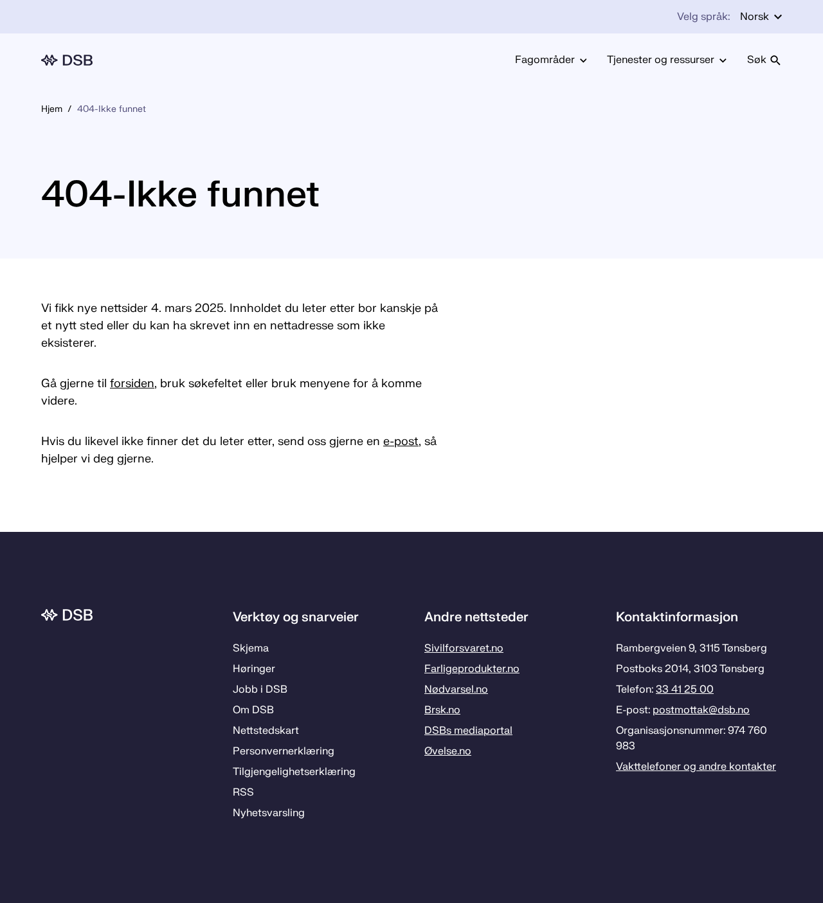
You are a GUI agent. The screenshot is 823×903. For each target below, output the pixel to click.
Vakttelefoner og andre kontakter (696, 766)
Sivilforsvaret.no (463, 648)
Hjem (51, 109)
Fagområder (545, 59)
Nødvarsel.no (456, 689)
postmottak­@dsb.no (701, 710)
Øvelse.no (447, 751)
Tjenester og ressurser (660, 59)
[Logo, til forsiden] (67, 60)
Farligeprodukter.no (472, 668)
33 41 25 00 (685, 689)
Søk (756, 59)
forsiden (132, 383)
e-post (401, 441)
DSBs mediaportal (468, 730)
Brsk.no (442, 710)
